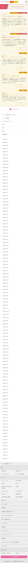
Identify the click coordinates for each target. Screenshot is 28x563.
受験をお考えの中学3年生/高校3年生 (7, 487)
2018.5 (4, 445)
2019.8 (4, 399)
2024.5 (4, 220)
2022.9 (4, 283)
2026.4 (4, 148)
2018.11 (5, 427)
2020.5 (4, 370)
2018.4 (4, 449)
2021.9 (4, 320)
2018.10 (5, 430)
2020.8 (4, 361)
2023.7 (4, 251)
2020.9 (4, 358)
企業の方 (17, 553)
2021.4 (4, 336)
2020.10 (5, 355)
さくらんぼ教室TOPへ (14, 556)
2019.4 (4, 411)
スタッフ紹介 (4, 504)
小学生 (3, 483)
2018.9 (4, 433)
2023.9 (4, 245)
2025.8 (4, 173)
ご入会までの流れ (19, 491)
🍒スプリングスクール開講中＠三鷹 (10, 76)
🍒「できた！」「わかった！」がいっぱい (12, 56)
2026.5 (4, 145)
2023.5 (4, 258)
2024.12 (5, 198)
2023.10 (5, 242)
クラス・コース (5, 480)
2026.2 (4, 154)
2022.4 (4, 298)
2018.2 (4, 455)
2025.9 (4, 170)
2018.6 (4, 442)
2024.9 (4, 208)
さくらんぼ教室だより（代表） (9, 114)
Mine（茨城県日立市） (6, 519)
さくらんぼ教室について (7, 463)
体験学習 (16, 1)
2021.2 (4, 342)
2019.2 (4, 417)
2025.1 (4, 195)
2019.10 (5, 392)
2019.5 (4, 408)
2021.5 (4, 333)
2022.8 (4, 286)
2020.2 (4, 380)
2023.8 (4, 248)
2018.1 (4, 458)
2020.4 (4, 373)
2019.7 (4, 402)
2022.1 (4, 308)
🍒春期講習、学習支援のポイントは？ (11, 37)
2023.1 (4, 270)
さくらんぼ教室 (5, 118)
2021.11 (5, 314)
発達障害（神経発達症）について (8, 511)
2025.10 (5, 167)
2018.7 (4, 439)
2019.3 (4, 414)
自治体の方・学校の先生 (6, 553)
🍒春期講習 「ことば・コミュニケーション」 (13, 93)
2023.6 (4, 255)
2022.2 (4, 305)
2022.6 (4, 292)
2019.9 (4, 395)
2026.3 (4, 151)
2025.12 (5, 161)
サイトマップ (4, 546)
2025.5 (4, 183)
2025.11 (5, 164)
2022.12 (5, 273)
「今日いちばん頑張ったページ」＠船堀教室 (12, 16)
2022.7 (4, 289)
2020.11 (5, 352)
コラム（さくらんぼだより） (7, 515)
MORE (20, 29)
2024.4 (4, 223)
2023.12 (5, 236)
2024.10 (5, 204)
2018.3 (4, 452)
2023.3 (4, 264)
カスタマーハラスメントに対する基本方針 (10, 542)
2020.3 (4, 377)
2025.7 (4, 176)
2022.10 (5, 280)
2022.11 (5, 276)
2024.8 (4, 211)
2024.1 (4, 233)
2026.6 (4, 142)
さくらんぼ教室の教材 (20, 473)
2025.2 (4, 192)
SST (3, 127)
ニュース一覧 (4, 530)
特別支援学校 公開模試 (6, 496)
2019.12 (5, 386)
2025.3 (4, 189)
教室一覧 (3, 500)
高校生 (17, 486)
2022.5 (4, 295)
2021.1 (4, 345)
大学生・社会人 (5, 491)
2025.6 (4, 179)
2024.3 (4, 226)
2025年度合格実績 (19, 496)
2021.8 (4, 323)
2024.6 (4, 217)
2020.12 (5, 348)
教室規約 (3, 538)
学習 (3, 124)
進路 (3, 131)
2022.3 (4, 301)
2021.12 (5, 311)
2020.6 (4, 367)
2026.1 (4, 158)
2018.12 (5, 424)
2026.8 (4, 139)
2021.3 (4, 339)
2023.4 (4, 261)
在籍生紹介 (4, 507)
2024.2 (4, 230)
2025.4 (4, 186)
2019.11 (5, 389)
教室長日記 (4, 134)
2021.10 (5, 317)
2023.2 (4, 267)
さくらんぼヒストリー (7, 121)
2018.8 (4, 436)
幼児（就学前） (19, 480)
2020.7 (4, 364)
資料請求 (11, 1)
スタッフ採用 (4, 523)
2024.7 (4, 214)
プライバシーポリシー (6, 534)
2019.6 (4, 405)
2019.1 (4, 420)
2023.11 (5, 239)
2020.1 (4, 383)
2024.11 (5, 201)
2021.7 (4, 327)
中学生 (17, 483)
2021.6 (4, 330)
